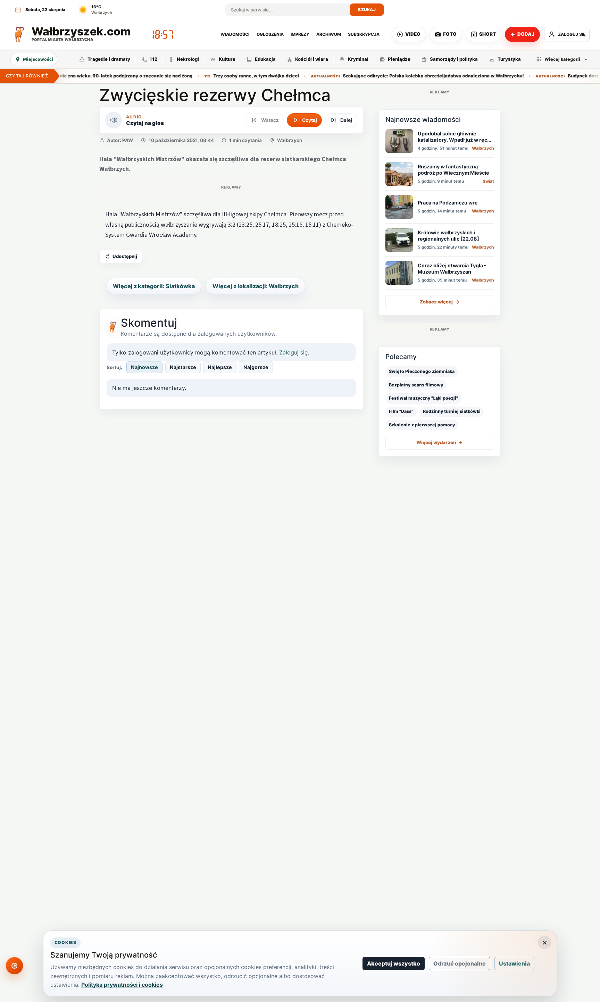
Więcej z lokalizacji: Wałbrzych (255, 286)
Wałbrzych (289, 140)
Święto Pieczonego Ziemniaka (422, 371)
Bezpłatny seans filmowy (416, 384)
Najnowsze (144, 367)
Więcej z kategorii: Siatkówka (154, 286)
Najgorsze (255, 367)
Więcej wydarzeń (439, 442)
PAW (127, 140)
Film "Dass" (401, 411)
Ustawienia (514, 963)
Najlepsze (220, 367)
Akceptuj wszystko (393, 963)
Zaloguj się (293, 352)
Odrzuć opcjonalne (459, 963)
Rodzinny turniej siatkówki (452, 411)
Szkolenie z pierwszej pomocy (422, 424)
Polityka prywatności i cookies (122, 984)
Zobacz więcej (440, 301)
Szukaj (367, 9)
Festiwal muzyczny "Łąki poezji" (423, 398)
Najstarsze (183, 367)
